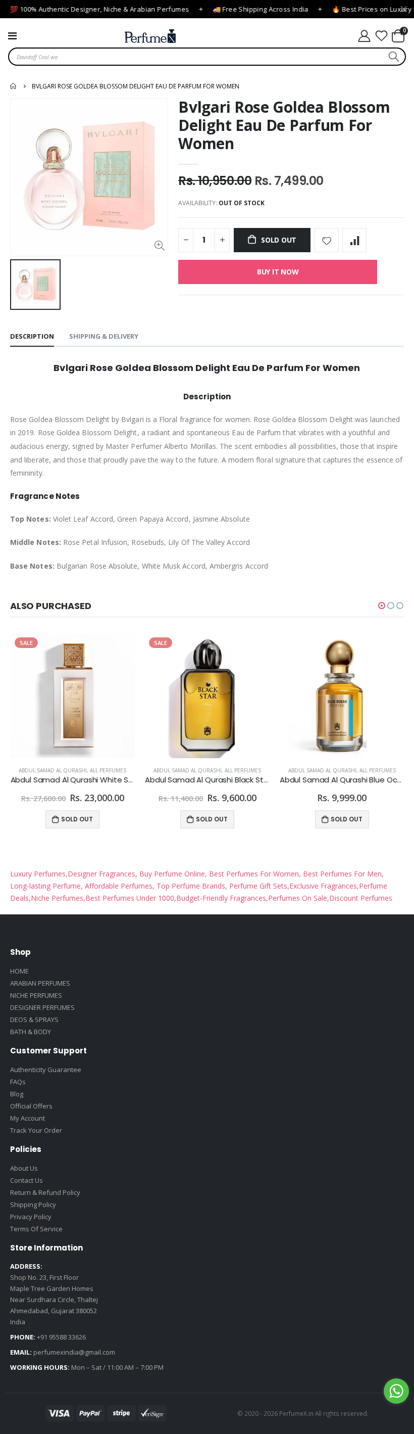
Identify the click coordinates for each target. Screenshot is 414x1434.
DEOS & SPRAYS (34, 1019)
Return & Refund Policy (45, 1192)
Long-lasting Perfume (45, 886)
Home (14, 86)
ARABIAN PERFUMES (40, 983)
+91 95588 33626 (61, 1337)
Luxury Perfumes (38, 873)
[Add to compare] (354, 240)
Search (392, 57)
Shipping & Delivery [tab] (103, 336)
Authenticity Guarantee (45, 1069)
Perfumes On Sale (297, 898)
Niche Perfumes (57, 898)
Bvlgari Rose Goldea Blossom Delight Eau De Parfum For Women (284, 125)
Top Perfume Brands (191, 886)
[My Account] (364, 36)
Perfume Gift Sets (257, 886)
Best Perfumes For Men (342, 873)
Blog (16, 1093)
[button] (381, 605)
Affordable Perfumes (117, 886)
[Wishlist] (382, 36)
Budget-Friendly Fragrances (221, 898)
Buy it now (278, 271)
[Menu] (12, 35)
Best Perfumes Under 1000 (129, 898)
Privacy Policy (30, 1216)
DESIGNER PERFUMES (42, 1007)
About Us (24, 1168)
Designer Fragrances (101, 873)
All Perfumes (108, 770)
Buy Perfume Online (171, 873)
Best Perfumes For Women (253, 873)
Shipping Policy (33, 1204)
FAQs (18, 1081)
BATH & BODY (30, 1031)
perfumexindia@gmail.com (74, 1352)
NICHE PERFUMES (36, 995)
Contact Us (26, 1180)
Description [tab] (32, 336)
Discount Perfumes (360, 898)
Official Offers (31, 1106)
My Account (27, 1118)
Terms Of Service (36, 1228)
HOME (19, 971)
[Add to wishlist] (327, 240)
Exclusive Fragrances (323, 886)
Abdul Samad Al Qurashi (53, 770)
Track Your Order (36, 1130)
